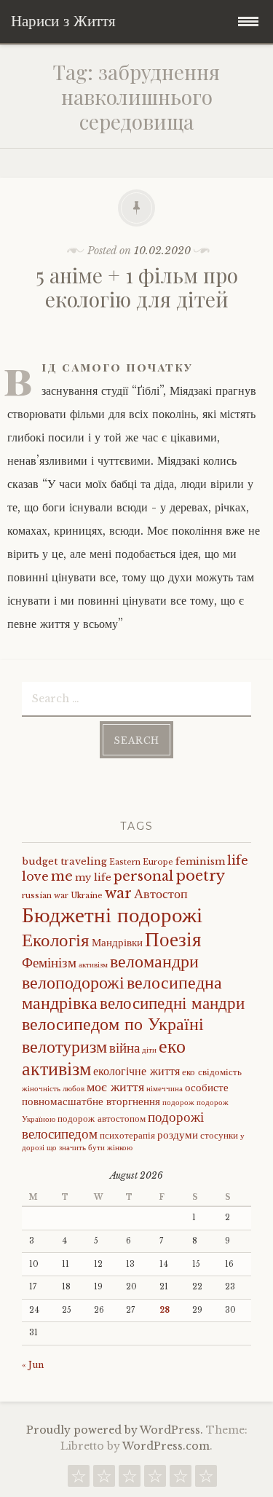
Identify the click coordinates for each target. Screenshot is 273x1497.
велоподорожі (73, 982)
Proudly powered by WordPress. (114, 1430)
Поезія (173, 939)
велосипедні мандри (172, 1003)
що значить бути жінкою (89, 1147)
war (118, 893)
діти (149, 1050)
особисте (207, 1087)
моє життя (115, 1087)
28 (164, 1310)
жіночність (41, 1088)
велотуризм (64, 1046)
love (35, 876)
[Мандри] (79, 1479)
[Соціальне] (104, 1479)
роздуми (177, 1135)
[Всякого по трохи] (130, 1479)
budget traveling (64, 861)
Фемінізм (49, 962)
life (237, 860)
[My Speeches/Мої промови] (180, 1479)
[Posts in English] (155, 1479)
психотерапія (127, 1135)
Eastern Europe (141, 862)
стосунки (219, 1135)
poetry (200, 875)
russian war (45, 895)
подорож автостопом (102, 1118)
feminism (200, 861)
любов (73, 1088)
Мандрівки (117, 942)
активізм (93, 965)
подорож (178, 1102)
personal (143, 876)
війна (124, 1047)
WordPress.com (166, 1446)
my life (93, 877)
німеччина (164, 1088)
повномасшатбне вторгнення (91, 1101)
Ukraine (87, 895)
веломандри (154, 961)
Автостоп (161, 894)
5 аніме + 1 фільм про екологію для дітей (137, 287)
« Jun (33, 1364)
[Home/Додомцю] (206, 1479)
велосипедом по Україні (113, 1023)
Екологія (56, 940)
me (62, 876)
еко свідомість (212, 1072)
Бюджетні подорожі (112, 915)
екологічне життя (136, 1071)
